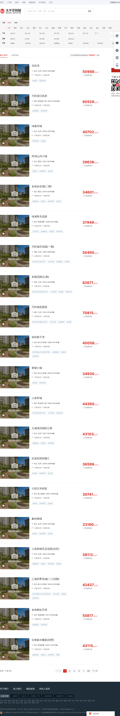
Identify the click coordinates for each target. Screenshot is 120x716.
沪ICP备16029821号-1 (32, 712)
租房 (17, 2)
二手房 (9, 2)
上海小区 (8, 671)
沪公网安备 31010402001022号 (13, 712)
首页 (1, 671)
